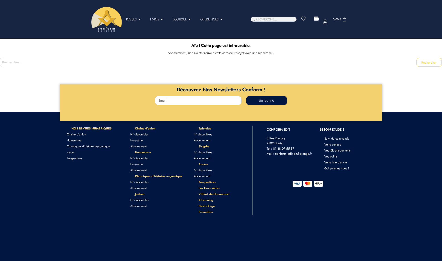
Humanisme (74, 140)
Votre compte (332, 144)
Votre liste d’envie (335, 162)
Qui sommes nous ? (336, 168)
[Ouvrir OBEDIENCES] (221, 19)
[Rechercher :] (221, 62)
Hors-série (136, 140)
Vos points (330, 156)
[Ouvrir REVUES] (139, 19)
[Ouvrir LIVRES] (161, 19)
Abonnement (138, 146)
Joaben (71, 152)
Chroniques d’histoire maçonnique (88, 146)
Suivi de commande (336, 138)
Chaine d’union (76, 134)
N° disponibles (139, 134)
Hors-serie (136, 164)
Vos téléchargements (337, 150)
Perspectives (74, 158)
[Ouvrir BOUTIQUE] (189, 19)
